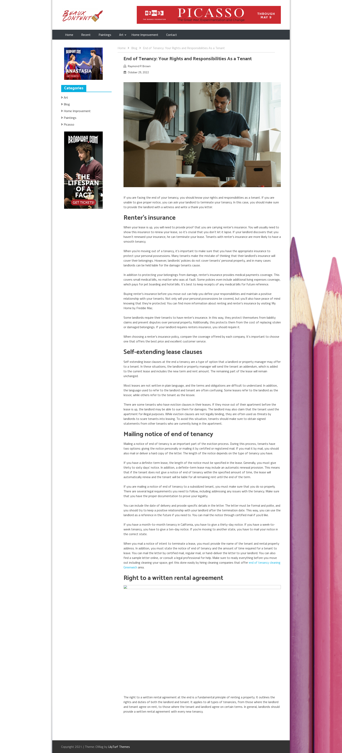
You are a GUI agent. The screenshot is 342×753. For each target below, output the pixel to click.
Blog (67, 104)
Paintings (105, 34)
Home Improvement (144, 34)
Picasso (69, 124)
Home (69, 34)
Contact (171, 34)
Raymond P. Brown (139, 66)
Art (121, 34)
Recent (86, 34)
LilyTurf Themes (119, 746)
